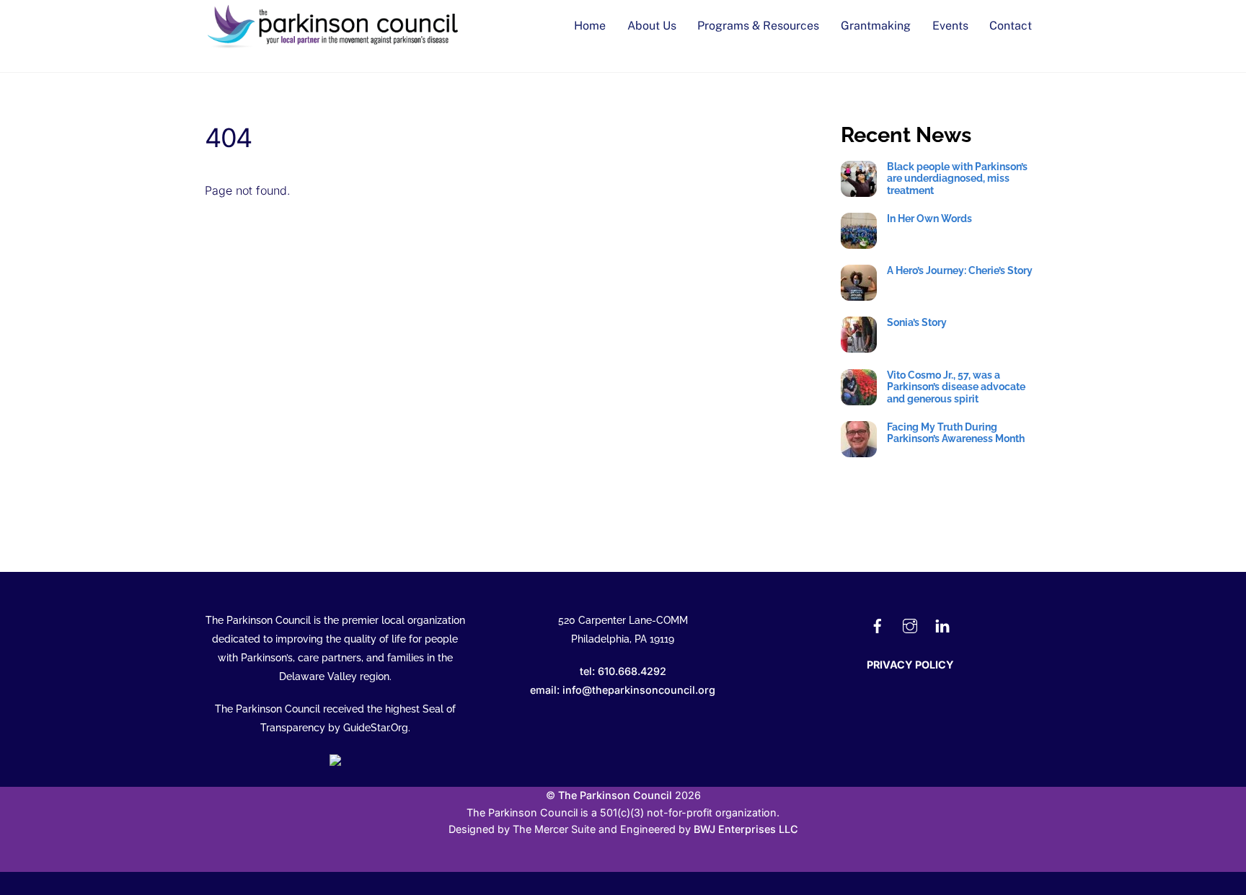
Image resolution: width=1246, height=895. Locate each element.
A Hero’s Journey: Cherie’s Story (960, 270)
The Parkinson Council (615, 795)
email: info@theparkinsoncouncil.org (622, 690)
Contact (1010, 25)
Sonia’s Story (917, 322)
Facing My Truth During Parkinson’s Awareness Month (956, 432)
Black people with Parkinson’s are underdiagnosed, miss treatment (957, 178)
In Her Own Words (929, 218)
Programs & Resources (758, 25)
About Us (651, 25)
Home (590, 25)
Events (950, 25)
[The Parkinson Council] (335, 44)
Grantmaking (876, 25)
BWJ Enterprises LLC (746, 829)
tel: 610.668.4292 (623, 671)
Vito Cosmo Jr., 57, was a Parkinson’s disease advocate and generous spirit (956, 387)
